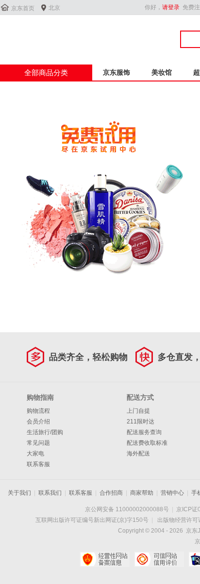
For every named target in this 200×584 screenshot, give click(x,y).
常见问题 (38, 442)
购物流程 (38, 410)
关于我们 (19, 492)
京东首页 (22, 8)
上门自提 (138, 410)
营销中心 (172, 492)
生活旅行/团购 (45, 432)
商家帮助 (141, 492)
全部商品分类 (46, 72)
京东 (32, 33)
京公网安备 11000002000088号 (127, 509)
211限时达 (140, 421)
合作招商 (111, 492)
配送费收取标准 (147, 442)
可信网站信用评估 (159, 559)
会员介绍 (38, 421)
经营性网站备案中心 (105, 559)
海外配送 (138, 453)
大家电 (35, 453)
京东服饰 (116, 72)
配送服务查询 (144, 432)
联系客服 (38, 464)
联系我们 (50, 492)
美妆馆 (161, 72)
